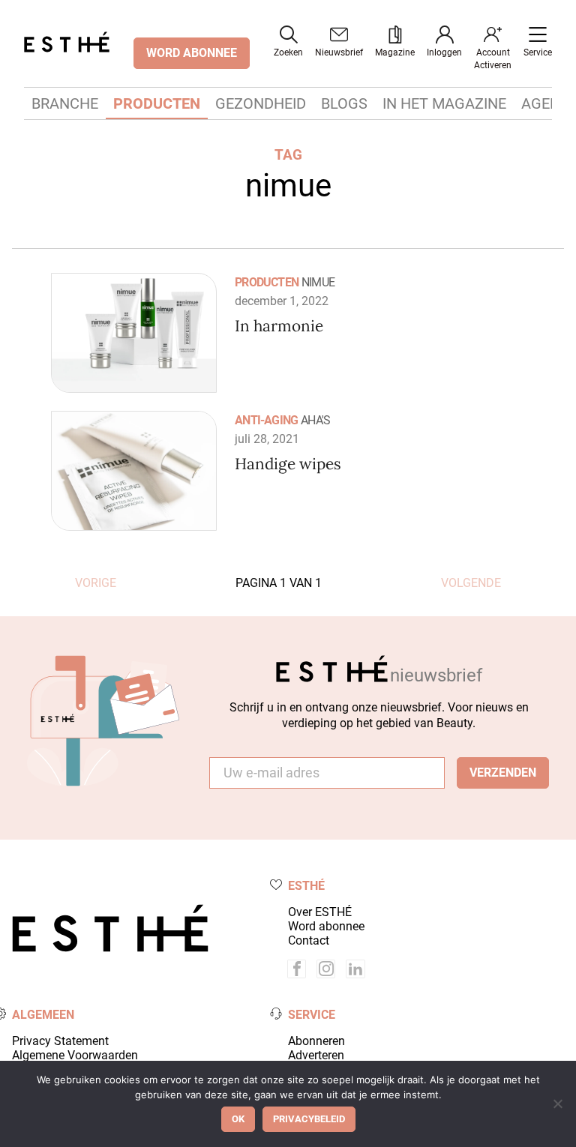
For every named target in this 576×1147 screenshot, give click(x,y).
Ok (238, 1119)
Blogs (344, 103)
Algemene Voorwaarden (75, 1055)
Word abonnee (326, 926)
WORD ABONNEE (191, 53)
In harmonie (279, 326)
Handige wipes (288, 464)
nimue (318, 282)
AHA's (315, 420)
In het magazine (444, 103)
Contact (308, 940)
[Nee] (557, 1103)
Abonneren (316, 1041)
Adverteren (316, 1055)
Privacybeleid (309, 1119)
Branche (65, 103)
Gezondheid (260, 103)
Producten (156, 103)
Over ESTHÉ (320, 912)
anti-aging (266, 420)
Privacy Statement (60, 1041)
